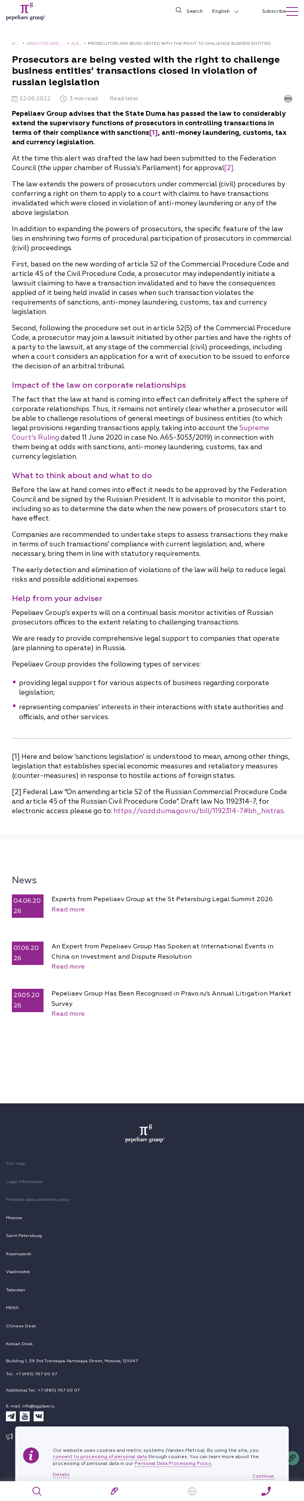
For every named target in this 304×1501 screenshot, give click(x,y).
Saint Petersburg (24, 1235)
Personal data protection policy (38, 1199)
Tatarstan (15, 1289)
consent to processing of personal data (100, 1457)
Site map (15, 1163)
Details (61, 1475)
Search (194, 11)
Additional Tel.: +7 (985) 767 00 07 (43, 1390)
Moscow (14, 1217)
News (24, 880)
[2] (229, 168)
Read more (68, 909)
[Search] (37, 1491)
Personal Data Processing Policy (173, 1464)
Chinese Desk (21, 1326)
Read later (124, 98)
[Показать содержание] (292, 11)
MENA (12, 1307)
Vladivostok (18, 1271)
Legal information (24, 1181)
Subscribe (274, 11)
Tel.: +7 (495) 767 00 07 (31, 1374)
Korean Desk (19, 1343)
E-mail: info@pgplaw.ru (30, 1406)
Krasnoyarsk (18, 1253)
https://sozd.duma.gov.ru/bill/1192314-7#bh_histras (199, 811)
